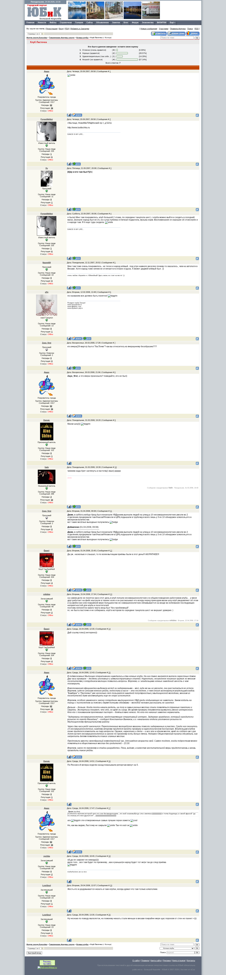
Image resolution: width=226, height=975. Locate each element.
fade (47, 467)
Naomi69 (47, 263)
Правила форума (178, 29)
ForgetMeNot (47, 119)
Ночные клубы (82, 38)
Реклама (167, 960)
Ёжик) (46, 551)
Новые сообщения (149, 29)
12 (111, 551)
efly (46, 292)
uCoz (193, 969)
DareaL (46, 420)
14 (109, 629)
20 (109, 915)
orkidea (46, 594)
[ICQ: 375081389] (87, 338)
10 (116, 467)
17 (109, 808)
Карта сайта (156, 960)
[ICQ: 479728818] (76, 368)
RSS (196, 29)
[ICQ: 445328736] (76, 287)
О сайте (136, 960)
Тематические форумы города (61, 38)
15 (109, 672)
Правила (145, 960)
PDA (67, 29)
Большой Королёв (152, 969)
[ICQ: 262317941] (87, 624)
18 (109, 856)
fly (47, 168)
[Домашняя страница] (77, 115)
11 (111, 511)
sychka (46, 856)
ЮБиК (180, 965)
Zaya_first (46, 343)
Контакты (191, 960)
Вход (61, 29)
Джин (46, 71)
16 (109, 761)
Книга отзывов (178, 960)
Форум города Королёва (36, 38)
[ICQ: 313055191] (76, 164)
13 (111, 594)
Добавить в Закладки (79, 29)
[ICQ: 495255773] (76, 209)
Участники (163, 29)
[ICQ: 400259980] (76, 506)
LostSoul (46, 885)
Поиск (190, 29)
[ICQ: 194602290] (87, 590)
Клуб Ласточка (96, 38)
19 (111, 885)
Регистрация (51, 29)
